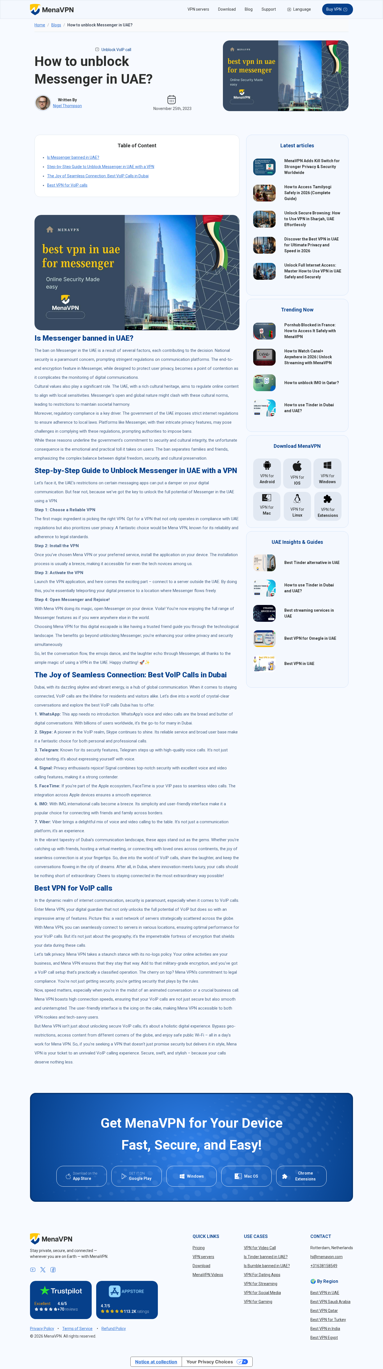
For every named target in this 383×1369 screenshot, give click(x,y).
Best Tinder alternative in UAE (312, 562)
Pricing (199, 1248)
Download (227, 9)
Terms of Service (77, 1328)
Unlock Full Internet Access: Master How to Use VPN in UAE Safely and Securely (312, 271)
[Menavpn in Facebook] (53, 1270)
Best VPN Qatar (324, 1310)
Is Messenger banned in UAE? (73, 157)
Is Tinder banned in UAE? (266, 1257)
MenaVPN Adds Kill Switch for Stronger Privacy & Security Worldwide (312, 167)
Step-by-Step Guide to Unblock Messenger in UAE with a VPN (100, 166)
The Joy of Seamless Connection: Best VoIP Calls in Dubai (98, 176)
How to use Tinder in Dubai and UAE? (309, 408)
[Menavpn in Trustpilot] (61, 1290)
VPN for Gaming (258, 1301)
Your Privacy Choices (209, 1362)
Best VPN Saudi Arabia (330, 1301)
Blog (249, 9)
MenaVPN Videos (208, 1274)
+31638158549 (323, 1265)
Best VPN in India (325, 1328)
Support (269, 9)
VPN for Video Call (260, 1248)
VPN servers (198, 9)
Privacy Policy (42, 1328)
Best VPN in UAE (299, 663)
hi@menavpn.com (326, 1257)
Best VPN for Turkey (328, 1319)
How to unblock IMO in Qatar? (311, 382)
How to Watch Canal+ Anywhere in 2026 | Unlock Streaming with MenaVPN (308, 357)
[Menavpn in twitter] (43, 1270)
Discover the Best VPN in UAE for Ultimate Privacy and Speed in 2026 (311, 245)
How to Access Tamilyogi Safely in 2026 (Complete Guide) (307, 193)
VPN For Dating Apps (262, 1274)
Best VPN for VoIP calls (67, 185)
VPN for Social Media (262, 1292)
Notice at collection (156, 1362)
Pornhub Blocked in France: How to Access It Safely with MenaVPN (310, 331)
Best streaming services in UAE (309, 613)
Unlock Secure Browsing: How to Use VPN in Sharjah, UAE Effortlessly (312, 219)
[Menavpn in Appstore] (127, 1291)
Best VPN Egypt (324, 1337)
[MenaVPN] (51, 9)
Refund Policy (113, 1328)
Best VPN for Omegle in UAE (310, 638)
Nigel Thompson (67, 106)
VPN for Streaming (260, 1283)
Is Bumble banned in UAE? (267, 1265)
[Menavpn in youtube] (33, 1270)
